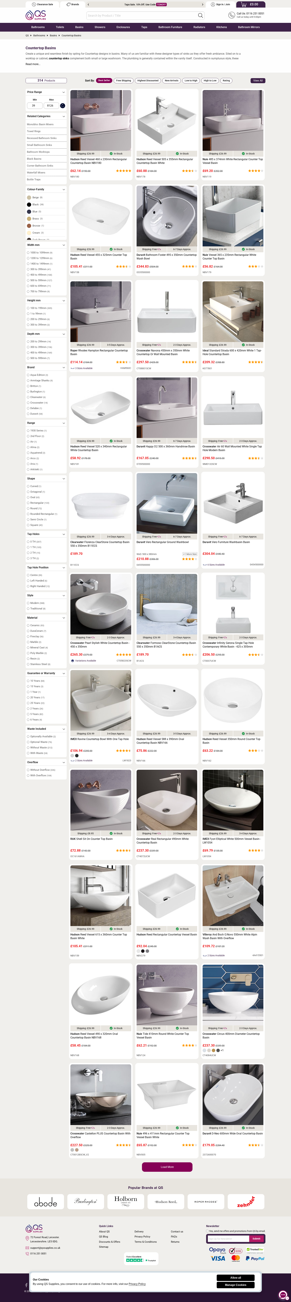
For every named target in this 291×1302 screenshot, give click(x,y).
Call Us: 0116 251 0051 (250, 13)
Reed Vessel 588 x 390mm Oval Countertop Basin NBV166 (160, 740)
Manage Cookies (235, 1285)
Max (51, 99)
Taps (144, 27)
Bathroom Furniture (170, 27)
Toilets (60, 27)
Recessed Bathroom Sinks (42, 138)
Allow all (235, 1277)
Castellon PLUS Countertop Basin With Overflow (100, 1135)
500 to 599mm (41, 280)
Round (36, 508)
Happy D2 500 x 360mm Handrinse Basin (166, 446)
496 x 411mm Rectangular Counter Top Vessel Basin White (163, 1135)
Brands (75, 4)
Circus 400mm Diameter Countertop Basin (231, 1035)
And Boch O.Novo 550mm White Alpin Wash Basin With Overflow (230, 936)
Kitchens (221, 27)
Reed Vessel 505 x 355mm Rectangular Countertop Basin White (165, 161)
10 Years (37, 680)
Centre (36, 575)
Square (36, 525)
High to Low (210, 80)
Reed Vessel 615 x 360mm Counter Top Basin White (98, 936)
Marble (35, 642)
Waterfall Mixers (36, 172)
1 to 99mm (38, 313)
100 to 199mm (41, 308)
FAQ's (174, 1236)
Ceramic (37, 625)
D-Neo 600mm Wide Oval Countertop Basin (233, 1133)
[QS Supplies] (36, 14)
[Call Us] (231, 15)
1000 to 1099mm (41, 252)
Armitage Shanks (41, 380)
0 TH (35, 541)
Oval (35, 497)
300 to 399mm (40, 269)
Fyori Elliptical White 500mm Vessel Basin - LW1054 (232, 840)
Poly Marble (38, 653)
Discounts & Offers (109, 1241)
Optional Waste (41, 742)
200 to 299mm (40, 319)
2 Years (36, 708)
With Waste (38, 753)
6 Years (36, 719)
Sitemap (103, 1246)
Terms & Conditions (146, 1241)
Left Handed (38, 580)
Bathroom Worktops (38, 151)
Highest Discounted (147, 80)
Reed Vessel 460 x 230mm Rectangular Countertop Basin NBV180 (98, 161)
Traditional (37, 608)
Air (33, 441)
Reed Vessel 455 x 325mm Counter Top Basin (98, 256)
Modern (37, 603)
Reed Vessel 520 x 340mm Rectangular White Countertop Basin (98, 448)
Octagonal (37, 491)
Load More (167, 1167)
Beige (38, 197)
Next (202, 5)
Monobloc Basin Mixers (40, 124)
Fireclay (36, 636)
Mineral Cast (39, 647)
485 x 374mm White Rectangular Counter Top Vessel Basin (233, 161)
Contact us (177, 1231)
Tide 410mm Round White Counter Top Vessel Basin (163, 1035)
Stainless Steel (40, 664)
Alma (34, 447)
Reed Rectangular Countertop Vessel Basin (167, 934)
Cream (38, 232)
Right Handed (40, 586)
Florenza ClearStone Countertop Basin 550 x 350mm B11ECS (100, 543)
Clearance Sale (45, 4)
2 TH (35, 552)
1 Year (35, 691)
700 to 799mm (40, 291)
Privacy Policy (142, 1236)
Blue (37, 211)
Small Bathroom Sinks (39, 145)
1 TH (35, 547)
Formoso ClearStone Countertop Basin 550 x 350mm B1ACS (166, 644)
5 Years (36, 714)
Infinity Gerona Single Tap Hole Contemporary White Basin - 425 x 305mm (228, 644)
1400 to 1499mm (41, 263)
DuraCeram (38, 630)
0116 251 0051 (38, 1253)
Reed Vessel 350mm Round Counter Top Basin (231, 740)
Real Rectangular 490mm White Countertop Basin (163, 840)
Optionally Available (43, 736)
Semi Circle (38, 519)
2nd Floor (37, 436)
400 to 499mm (41, 274)
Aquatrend (37, 452)
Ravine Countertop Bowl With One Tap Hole (99, 739)
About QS (104, 1231)
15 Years (36, 686)
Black (38, 204)
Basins (79, 27)
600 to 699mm (40, 285)
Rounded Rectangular (43, 513)
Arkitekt (36, 469)
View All (258, 80)
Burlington (37, 391)
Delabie (36, 408)
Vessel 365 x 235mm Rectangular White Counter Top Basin (229, 256)
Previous (88, 5)
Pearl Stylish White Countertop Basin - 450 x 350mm (100, 644)
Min (35, 99)
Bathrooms (38, 27)
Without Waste (41, 747)
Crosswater (39, 402)
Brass (38, 218)
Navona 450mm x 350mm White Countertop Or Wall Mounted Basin (163, 352)
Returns (175, 1241)
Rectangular (39, 502)
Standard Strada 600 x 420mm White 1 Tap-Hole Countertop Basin (232, 352)
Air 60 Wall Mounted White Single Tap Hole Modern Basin (232, 448)
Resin (35, 658)
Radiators (199, 27)
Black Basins (34, 158)
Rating (226, 80)
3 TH (34, 558)
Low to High (191, 80)
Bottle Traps (34, 179)
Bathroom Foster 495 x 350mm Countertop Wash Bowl (167, 256)
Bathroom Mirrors (249, 27)
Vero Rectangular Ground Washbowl (163, 542)
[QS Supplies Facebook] (26, 1285)
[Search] (200, 15)
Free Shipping (123, 80)
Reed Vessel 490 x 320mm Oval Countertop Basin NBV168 (94, 1035)
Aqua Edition (39, 374)
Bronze (38, 225)
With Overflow (41, 775)
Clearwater (38, 397)
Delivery (139, 1231)
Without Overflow (42, 769)
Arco (34, 458)
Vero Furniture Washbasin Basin (226, 542)
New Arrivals (171, 80)
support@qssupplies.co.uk (45, 1247)
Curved (35, 486)
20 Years (37, 697)
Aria (34, 463)
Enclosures (123, 27)
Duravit (36, 413)
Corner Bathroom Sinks (40, 165)
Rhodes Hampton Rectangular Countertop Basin (99, 352)
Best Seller (104, 80)
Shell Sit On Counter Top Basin (91, 838)
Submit (256, 1238)
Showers (100, 27)
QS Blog (103, 1236)
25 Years (37, 703)
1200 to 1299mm (41, 258)
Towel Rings (34, 131)
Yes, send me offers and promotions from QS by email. (237, 1231)
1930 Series (38, 430)
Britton (35, 386)
